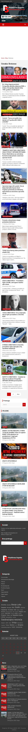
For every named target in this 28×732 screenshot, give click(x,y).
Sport (2, 590)
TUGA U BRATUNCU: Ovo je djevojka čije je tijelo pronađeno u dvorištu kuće (14, 314)
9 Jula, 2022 (5, 382)
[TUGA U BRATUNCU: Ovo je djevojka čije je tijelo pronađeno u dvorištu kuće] (14, 303)
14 (17, 647)
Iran (15, 610)
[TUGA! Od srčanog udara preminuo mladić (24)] (14, 240)
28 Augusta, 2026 (6, 440)
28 (17, 653)
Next (18, 394)
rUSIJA (3, 617)
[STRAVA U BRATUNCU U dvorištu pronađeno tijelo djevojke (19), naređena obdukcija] (14, 335)
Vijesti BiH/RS (6, 146)
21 (17, 650)
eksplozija (23, 607)
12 (10, 647)
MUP (14, 611)
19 (10, 650)
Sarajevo (3, 622)
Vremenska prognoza (6, 627)
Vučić (13, 627)
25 (6, 653)
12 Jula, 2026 (5, 91)
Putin (8, 615)
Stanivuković (20, 622)
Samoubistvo (9, 617)
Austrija (9, 605)
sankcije (14, 617)
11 (6, 647)
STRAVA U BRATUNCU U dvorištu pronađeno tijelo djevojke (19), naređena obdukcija (12, 346)
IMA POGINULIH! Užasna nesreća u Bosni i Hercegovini (17, 699)
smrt (7, 623)
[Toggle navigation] (3, 24)
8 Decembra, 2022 (6, 286)
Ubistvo (12, 625)
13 (14, 647)
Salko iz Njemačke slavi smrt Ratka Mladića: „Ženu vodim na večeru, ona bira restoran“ (16, 667)
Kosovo (3, 611)
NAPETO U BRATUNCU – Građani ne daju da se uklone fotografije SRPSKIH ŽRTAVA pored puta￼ (13, 378)
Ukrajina (20, 625)
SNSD (10, 622)
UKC (16, 625)
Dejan (11, 91)
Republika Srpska (18, 615)
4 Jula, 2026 (5, 123)
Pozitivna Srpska (7, 80)
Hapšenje (4, 610)
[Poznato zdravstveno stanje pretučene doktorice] (14, 210)
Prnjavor (3, 615)
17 (3, 650)
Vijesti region (4, 594)
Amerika (3, 605)
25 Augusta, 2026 (6, 487)
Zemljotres (19, 627)
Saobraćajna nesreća (11, 619)
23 (25, 650)
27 (14, 653)
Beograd (9, 607)
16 (25, 647)
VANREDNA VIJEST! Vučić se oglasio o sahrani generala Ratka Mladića (16, 685)
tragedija (3, 625)
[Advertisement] (14, 42)
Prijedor (19, 613)
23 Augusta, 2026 (6, 516)
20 (14, 650)
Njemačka (7, 613)
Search (24, 404)
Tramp (7, 625)
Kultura (3, 583)
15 (21, 647)
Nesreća (2, 613)
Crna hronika (6, 182)
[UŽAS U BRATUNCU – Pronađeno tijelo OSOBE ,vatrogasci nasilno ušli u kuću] (14, 271)
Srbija (14, 622)
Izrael (21, 609)
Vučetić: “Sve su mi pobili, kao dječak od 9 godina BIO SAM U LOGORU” (12, 120)
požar (16, 613)
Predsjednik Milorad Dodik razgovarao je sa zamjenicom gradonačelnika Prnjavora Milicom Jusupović (16, 677)
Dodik (17, 607)
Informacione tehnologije (7, 579)
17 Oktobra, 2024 (6, 224)
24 (3, 653)
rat (11, 615)
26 (10, 653)
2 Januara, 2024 (6, 254)
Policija (12, 613)
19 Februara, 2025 (6, 195)
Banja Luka (16, 604)
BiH (13, 607)
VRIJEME (5, 411)
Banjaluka (3, 607)
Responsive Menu (25, 1)
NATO (24, 611)
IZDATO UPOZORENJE (9, 461)
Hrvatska (10, 610)
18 (6, 650)
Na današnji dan (5, 586)
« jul (2, 658)
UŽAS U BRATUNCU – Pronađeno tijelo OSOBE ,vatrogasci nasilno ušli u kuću (12, 282)
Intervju (3, 581)
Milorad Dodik (9, 611)
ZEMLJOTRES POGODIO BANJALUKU (14, 706)
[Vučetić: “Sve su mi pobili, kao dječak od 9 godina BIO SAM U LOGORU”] (14, 108)
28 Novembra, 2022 (7, 318)
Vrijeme (5, 427)
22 (21, 650)
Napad (21, 611)
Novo (4, 663)
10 (3, 647)
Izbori (18, 609)
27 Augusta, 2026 (6, 463)
